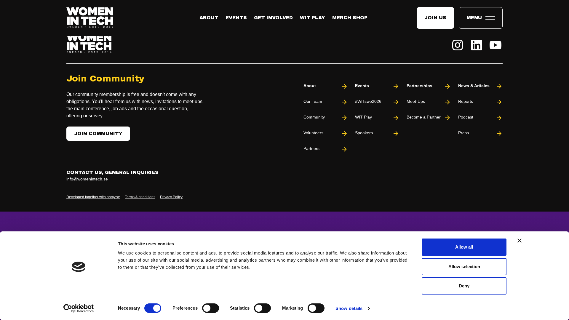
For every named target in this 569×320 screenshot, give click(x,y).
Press (463, 132)
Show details (348, 308)
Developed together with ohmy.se (93, 197)
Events (236, 17)
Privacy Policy (171, 197)
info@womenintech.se (87, 179)
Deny (464, 285)
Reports (465, 101)
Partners (311, 148)
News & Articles (474, 85)
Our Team (312, 101)
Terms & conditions (140, 197)
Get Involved (273, 17)
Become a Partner (424, 117)
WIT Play (312, 17)
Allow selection (464, 266)
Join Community (98, 133)
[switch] (210, 308)
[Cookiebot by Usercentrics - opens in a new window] (79, 308)
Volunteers (313, 132)
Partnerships (419, 85)
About (208, 17)
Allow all (464, 246)
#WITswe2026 (368, 101)
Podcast (465, 117)
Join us (435, 17)
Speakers (364, 132)
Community (314, 117)
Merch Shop (349, 17)
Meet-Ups (416, 101)
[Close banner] (519, 241)
